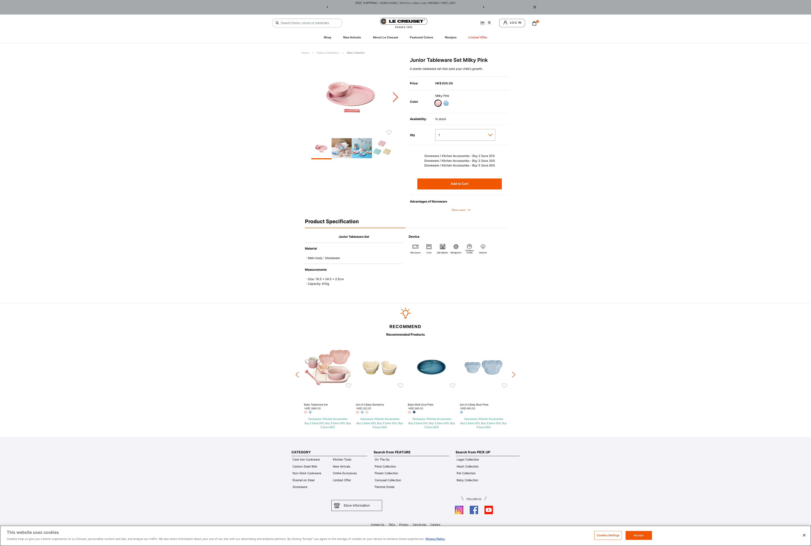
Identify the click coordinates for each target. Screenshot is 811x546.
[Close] (535, 7)
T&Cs (391, 524)
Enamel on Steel (303, 480)
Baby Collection (356, 52)
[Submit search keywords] (277, 23)
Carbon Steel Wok (305, 466)
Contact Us (377, 524)
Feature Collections (328, 52)
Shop (327, 37)
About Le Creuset (385, 37)
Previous (327, 7)
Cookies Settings (608, 535)
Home (305, 52)
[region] (405, 536)
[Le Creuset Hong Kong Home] (404, 23)
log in (515, 23)
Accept (639, 535)
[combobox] (309, 23)
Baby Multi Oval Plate (420, 404)
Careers (435, 524)
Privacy (403, 524)
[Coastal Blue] (446, 103)
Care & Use (419, 524)
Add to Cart (459, 184)
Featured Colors (421, 37)
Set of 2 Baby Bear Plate (474, 404)
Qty (412, 135)
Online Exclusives (345, 473)
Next (483, 7)
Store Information (357, 505)
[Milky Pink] (438, 103)
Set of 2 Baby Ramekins (370, 404)
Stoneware (300, 487)
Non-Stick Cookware (307, 473)
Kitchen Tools (342, 459)
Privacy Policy (435, 539)
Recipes (451, 37)
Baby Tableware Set (316, 404)
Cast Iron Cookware (306, 459)
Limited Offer (342, 480)
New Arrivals (352, 37)
